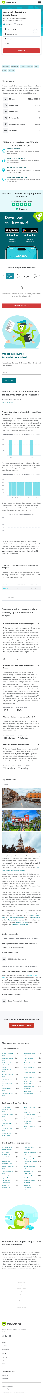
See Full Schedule (21, 305)
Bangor (21, 1301)
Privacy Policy (5, 1389)
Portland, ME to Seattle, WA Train (29, 1083)
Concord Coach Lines (16, 917)
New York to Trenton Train (30, 1162)
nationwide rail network (20, 925)
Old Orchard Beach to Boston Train (8, 1064)
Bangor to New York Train (6, 1120)
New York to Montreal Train (6, 1153)
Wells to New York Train (29, 1068)
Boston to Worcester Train (8, 1158)
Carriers (30, 66)
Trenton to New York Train (8, 1167)
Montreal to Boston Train (30, 1153)
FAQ (36, 66)
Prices (22, 66)
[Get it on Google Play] (30, 230)
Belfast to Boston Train (29, 1078)
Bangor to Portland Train (30, 1108)
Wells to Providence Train (8, 1075)
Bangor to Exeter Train (7, 1124)
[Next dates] (39, 276)
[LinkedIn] (10, 1336)
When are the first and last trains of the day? (19, 717)
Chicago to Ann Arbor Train (28, 1172)
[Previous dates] (4, 276)
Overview (14, 66)
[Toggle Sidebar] (39, 2)
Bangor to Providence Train (29, 1118)
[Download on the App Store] (12, 230)
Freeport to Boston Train (7, 1084)
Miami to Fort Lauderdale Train (7, 1162)
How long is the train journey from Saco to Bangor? (18, 667)
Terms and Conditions (7, 1386)
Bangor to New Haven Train (28, 1122)
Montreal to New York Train (29, 1177)
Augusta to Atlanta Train (7, 1059)
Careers (4, 1367)
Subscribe (8, 380)
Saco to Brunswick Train (7, 1054)
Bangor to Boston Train (29, 1127)
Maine (21, 1295)
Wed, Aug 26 (11, 39)
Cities (4, 70)
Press (3, 1363)
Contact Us (5, 1375)
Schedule (5, 66)
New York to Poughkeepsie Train (30, 1158)
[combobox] (21, 29)
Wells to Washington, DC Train (7, 1069)
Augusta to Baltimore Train (28, 1092)
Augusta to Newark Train (7, 1094)
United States (21, 1288)
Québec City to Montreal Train (6, 1186)
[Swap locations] (35, 31)
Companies (5, 1378)
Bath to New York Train (7, 1080)
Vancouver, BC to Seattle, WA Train (7, 1148)
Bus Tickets (5, 1346)
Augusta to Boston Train (29, 1054)
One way (9, 24)
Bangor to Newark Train (7, 1115)
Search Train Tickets (21, 1025)
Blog (3, 1360)
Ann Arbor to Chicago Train (6, 1181)
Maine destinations (14, 920)
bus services (35, 917)
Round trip (20, 24)
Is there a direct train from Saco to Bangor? (18, 623)
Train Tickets (21, 1282)
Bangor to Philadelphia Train (29, 1113)
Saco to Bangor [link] (21, 1307)
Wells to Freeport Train (29, 1064)
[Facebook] (6, 1336)
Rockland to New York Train (29, 1087)
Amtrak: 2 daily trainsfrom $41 (12, 399)
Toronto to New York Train (29, 1148)
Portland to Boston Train (29, 1073)
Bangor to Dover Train (7, 1129)
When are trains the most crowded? (16, 744)
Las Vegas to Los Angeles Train (7, 1177)
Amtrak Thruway (22, 922)
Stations (11, 70)
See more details (7, 402)
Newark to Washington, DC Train (29, 1187)
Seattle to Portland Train (29, 1167)
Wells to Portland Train (29, 1059)
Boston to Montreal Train (7, 1172)
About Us (4, 1357)
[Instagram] (3, 1336)
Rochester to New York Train (29, 1181)
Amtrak (5, 588)
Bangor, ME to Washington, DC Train (7, 1109)
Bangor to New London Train (6, 1134)
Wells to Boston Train (6, 1089)
